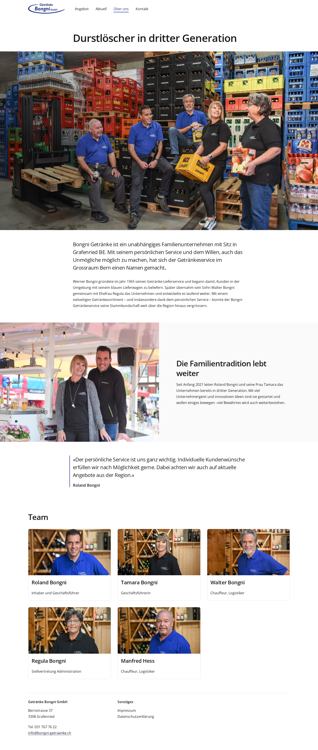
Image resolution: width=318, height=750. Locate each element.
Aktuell (101, 8)
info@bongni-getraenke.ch (49, 733)
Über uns (121, 8)
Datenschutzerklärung (135, 716)
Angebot (82, 8)
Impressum (126, 710)
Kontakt (142, 8)
